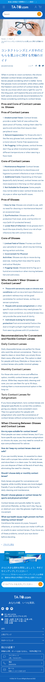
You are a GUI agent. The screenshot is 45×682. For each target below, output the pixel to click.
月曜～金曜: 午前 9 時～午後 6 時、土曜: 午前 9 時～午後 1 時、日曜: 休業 (19, 621)
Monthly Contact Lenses (16, 369)
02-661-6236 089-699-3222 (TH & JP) (15, 615)
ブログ (10, 39)
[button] (4, 7)
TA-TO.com (17, 679)
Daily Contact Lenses (14, 344)
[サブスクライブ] (40, 584)
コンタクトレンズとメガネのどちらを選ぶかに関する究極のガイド (22, 42)
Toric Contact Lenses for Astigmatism (16, 396)
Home (3, 39)
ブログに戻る (8, 544)
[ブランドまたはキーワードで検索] (39, 14)
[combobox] (22, 14)
